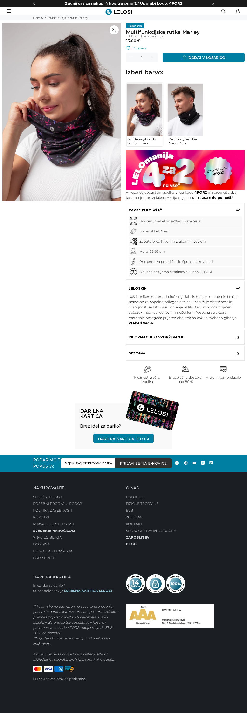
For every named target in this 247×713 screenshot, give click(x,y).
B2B (129, 510)
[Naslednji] (213, 3)
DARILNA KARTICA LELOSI (88, 591)
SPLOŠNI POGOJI (48, 497)
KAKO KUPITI (44, 558)
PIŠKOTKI (41, 517)
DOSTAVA (41, 544)
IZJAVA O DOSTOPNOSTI (54, 524)
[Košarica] (237, 11)
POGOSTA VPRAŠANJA (52, 551)
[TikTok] (211, 463)
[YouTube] (194, 463)
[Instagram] (177, 463)
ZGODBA (134, 517)
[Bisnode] (170, 615)
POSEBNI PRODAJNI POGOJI (58, 504)
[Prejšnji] (34, 3)
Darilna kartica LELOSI (123, 438)
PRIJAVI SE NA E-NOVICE (143, 463)
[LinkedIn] (203, 463)
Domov (38, 18)
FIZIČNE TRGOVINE (142, 504)
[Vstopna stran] (123, 12)
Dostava (139, 48)
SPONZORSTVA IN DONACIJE (151, 531)
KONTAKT (134, 524)
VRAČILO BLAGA (47, 537)
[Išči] (224, 11)
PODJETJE (135, 497)
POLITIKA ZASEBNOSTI (52, 510)
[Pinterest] (186, 463)
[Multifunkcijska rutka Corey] (185, 109)
